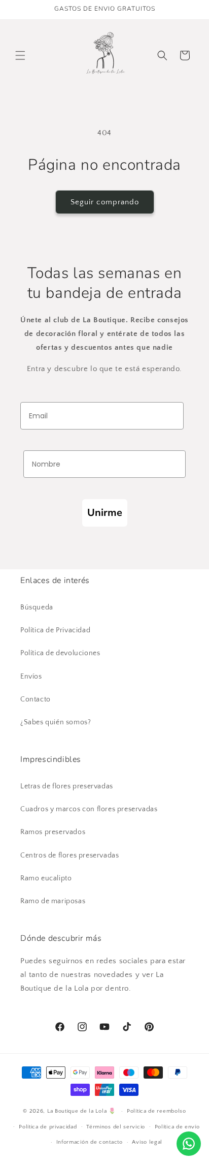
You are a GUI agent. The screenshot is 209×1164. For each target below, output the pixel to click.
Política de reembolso (156, 1111)
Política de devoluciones (60, 653)
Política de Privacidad (55, 630)
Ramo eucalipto (46, 878)
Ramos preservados (52, 832)
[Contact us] (189, 1143)
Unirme (104, 512)
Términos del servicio (115, 1127)
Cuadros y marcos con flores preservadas (88, 809)
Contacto (35, 699)
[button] (20, 55)
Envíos (31, 676)
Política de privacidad (48, 1127)
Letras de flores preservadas (66, 786)
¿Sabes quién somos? (55, 722)
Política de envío (177, 1127)
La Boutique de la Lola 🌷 (81, 1111)
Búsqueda (36, 607)
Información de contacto (89, 1142)
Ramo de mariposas (52, 901)
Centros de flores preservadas (69, 855)
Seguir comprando (105, 202)
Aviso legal (147, 1142)
